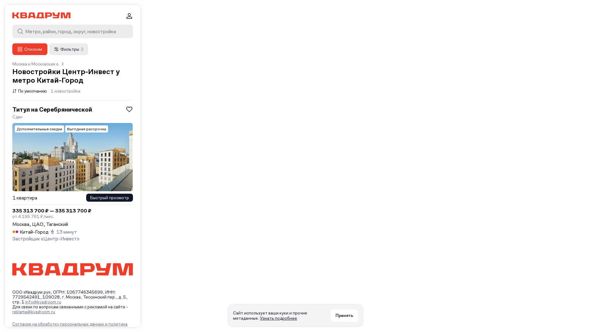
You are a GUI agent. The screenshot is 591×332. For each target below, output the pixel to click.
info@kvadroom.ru (43, 301)
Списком (33, 49)
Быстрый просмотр (109, 197)
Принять (344, 315)
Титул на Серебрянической (52, 109)
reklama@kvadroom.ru (33, 311)
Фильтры (71, 49)
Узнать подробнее (278, 318)
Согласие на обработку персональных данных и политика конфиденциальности (69, 326)
